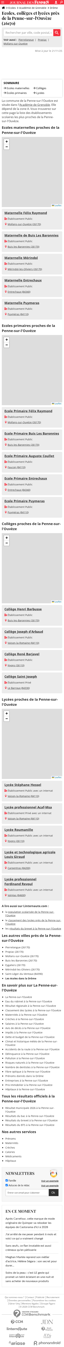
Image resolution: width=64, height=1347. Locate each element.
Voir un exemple (49, 1180)
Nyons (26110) (16, 665)
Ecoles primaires (17, 93)
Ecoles (12, 7)
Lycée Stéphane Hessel (22, 785)
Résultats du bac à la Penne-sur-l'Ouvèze (29, 1116)
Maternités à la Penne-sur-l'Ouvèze (26, 1014)
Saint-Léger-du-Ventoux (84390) (24, 974)
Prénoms (10, 1138)
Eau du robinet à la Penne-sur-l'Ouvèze (28, 1001)
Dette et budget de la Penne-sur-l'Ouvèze (30, 1037)
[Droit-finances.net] (47, 1329)
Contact (30, 1297)
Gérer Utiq (14, 1303)
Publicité (40, 1297)
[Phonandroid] (47, 1343)
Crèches (10, 1147)
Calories (10, 1152)
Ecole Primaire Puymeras (24, 501)
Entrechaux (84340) (19, 291)
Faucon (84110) (16, 467)
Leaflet (57, 205)
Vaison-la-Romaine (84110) (23, 643)
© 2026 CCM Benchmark (32, 1307)
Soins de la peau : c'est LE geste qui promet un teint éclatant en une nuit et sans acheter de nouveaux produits (30, 1277)
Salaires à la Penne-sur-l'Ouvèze (24, 1023)
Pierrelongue (26, 39)
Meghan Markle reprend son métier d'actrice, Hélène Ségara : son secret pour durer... (31, 1261)
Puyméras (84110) (18, 314)
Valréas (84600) (17, 895)
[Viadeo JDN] (47, 1336)
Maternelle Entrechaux (23, 280)
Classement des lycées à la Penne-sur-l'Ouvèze (33, 1010)
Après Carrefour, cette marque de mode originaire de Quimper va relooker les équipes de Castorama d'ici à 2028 (30, 1223)
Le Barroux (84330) (19, 688)
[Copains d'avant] (17, 1336)
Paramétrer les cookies (44, 1300)
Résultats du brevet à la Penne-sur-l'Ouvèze (31, 1120)
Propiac (42, 39)
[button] (6, 141)
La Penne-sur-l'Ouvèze (18, 997)
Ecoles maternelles (18, 88)
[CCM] (17, 1322)
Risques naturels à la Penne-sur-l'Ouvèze (29, 1062)
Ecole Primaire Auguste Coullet (29, 456)
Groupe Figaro (48, 1303)
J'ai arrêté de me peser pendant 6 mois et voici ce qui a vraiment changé (31, 1236)
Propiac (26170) (14, 951)
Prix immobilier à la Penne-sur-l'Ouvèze (28, 1085)
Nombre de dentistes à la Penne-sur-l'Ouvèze (32, 1067)
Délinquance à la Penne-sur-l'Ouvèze (27, 1054)
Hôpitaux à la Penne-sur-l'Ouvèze (25, 1089)
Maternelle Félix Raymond (25, 213)
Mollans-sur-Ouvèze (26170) (24, 224)
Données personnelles (20, 1300)
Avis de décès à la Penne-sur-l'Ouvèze (27, 1028)
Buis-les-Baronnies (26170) (23, 246)
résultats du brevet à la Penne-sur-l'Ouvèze (35, 928)
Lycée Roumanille (18, 830)
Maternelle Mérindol (21, 258)
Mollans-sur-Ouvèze (16, 43)
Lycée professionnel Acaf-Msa (28, 807)
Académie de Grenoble (32, 7)
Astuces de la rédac (19, 1185)
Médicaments (13, 1156)
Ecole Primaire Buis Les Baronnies (31, 433)
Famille (12, 1181)
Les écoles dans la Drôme (20, 978)
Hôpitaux (10, 1160)
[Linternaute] (17, 1329)
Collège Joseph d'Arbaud (23, 631)
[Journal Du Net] (47, 1322)
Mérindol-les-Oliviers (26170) (25, 269)
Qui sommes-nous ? (14, 1297)
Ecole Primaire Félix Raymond (28, 411)
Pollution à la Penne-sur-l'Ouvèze (25, 1058)
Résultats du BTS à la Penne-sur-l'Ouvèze (29, 1125)
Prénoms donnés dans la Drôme (24, 1076)
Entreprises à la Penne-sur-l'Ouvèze (26, 1080)
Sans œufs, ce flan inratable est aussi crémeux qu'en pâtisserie (28, 1247)
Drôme (54, 7)
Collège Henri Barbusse (23, 609)
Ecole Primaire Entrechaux (25, 478)
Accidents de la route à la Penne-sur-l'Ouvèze (32, 1049)
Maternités (11, 1143)
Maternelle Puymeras (21, 303)
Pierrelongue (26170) (17, 947)
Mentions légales (30, 1303)
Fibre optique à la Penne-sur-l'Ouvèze (27, 1071)
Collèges (41, 88)
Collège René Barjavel (21, 654)
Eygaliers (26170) (15, 965)
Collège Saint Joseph (20, 676)
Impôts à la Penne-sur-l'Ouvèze (23, 1032)
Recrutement (53, 1297)
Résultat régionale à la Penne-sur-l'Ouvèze (30, 1005)
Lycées (40, 93)
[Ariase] (17, 1343)
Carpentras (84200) (19, 868)
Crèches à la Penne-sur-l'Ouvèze (24, 1019)
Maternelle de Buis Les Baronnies (31, 235)
